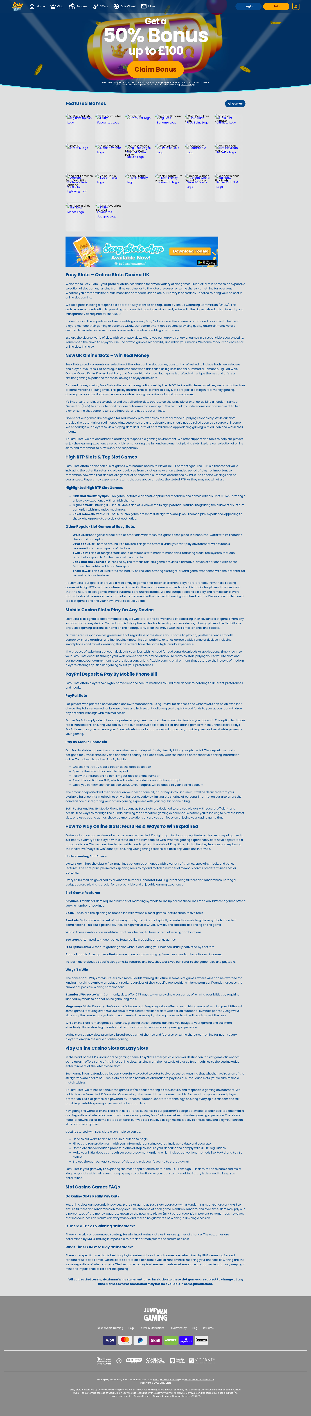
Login (249, 6)
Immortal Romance (204, 369)
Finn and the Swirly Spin (91, 496)
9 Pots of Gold (83, 544)
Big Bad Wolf (228, 369)
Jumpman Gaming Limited (113, 1389)
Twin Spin (80, 553)
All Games (235, 104)
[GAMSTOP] (134, 1360)
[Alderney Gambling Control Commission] (202, 1360)
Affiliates (208, 1328)
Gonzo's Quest (76, 373)
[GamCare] (104, 1360)
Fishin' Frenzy (96, 373)
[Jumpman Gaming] (155, 1320)
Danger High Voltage (142, 373)
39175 (76, 1392)
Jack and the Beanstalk (91, 562)
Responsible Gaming (110, 1328)
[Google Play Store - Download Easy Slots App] (142, 266)
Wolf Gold (80, 535)
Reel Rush (113, 373)
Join (276, 6)
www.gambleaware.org (166, 1379)
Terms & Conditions (151, 1328)
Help (131, 1328)
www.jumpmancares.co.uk (199, 1379)
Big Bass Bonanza (177, 369)
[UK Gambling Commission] (155, 1360)
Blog (194, 1328)
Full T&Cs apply (188, 84)
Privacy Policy (178, 1328)
